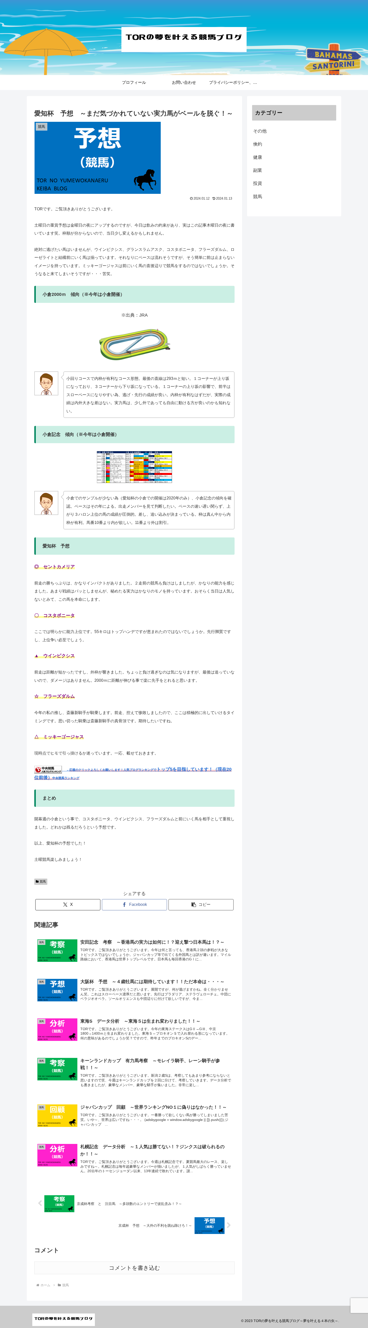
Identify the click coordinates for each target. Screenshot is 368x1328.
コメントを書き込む (134, 1268)
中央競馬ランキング (65, 778)
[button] (201, 904)
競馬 (43, 881)
